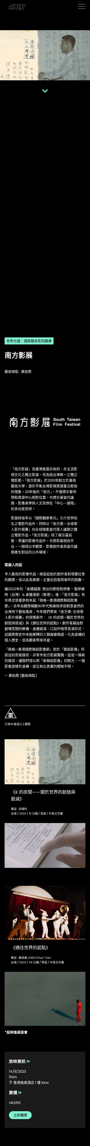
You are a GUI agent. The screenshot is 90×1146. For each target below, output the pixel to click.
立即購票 (20, 1115)
